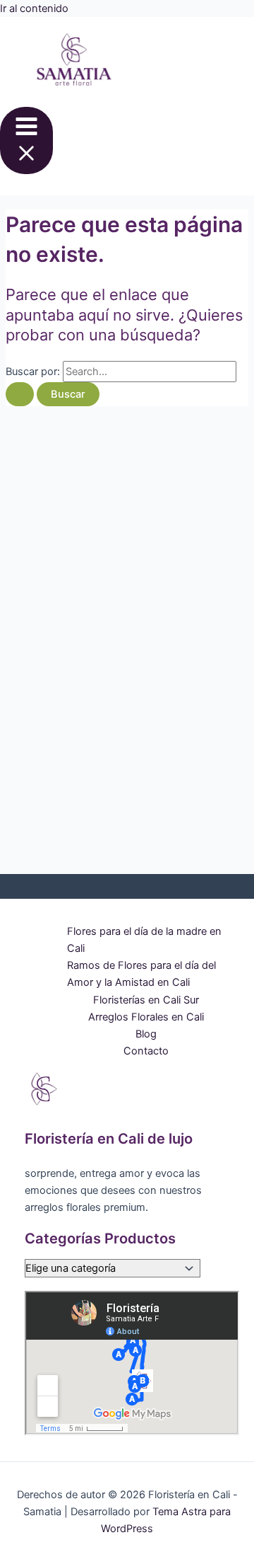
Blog (146, 1034)
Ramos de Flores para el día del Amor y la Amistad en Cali (141, 974)
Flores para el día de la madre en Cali (144, 940)
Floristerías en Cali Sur (146, 1000)
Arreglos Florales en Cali (146, 1017)
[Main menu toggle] (26, 140)
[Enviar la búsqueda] (20, 394)
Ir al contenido (34, 8)
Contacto (146, 1051)
